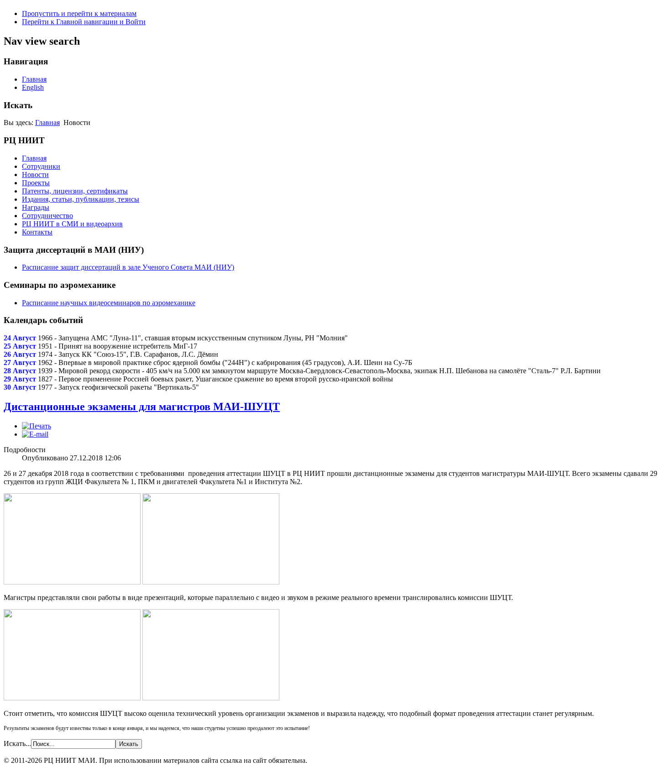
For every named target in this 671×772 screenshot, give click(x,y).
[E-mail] (35, 434)
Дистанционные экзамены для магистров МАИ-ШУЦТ (142, 406)
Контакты (37, 232)
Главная (34, 79)
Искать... (17, 743)
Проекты (36, 183)
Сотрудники (41, 166)
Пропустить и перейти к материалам (79, 13)
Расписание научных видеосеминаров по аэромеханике (108, 303)
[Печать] (36, 426)
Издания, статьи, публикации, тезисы (80, 199)
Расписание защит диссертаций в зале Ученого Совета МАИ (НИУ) (128, 267)
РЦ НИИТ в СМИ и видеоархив (72, 224)
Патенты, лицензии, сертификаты (75, 191)
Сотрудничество (47, 215)
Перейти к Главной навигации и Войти (84, 22)
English (33, 87)
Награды (35, 207)
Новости (35, 174)
